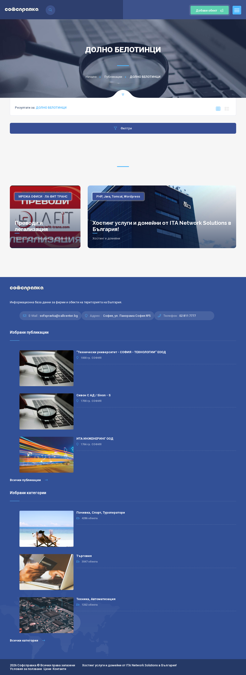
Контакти (59, 669)
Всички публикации (26, 480)
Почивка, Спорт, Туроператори (100, 512)
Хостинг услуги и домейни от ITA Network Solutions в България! (129, 665)
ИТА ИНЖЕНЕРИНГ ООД (94, 438)
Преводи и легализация (31, 226)
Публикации (113, 77)
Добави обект (206, 10)
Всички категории (24, 640)
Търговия (84, 556)
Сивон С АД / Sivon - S (93, 395)
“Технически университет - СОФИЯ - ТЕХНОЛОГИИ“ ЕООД (121, 352)
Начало (91, 77)
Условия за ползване (26, 669)
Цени (47, 669)
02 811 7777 (187, 316)
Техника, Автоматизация (96, 599)
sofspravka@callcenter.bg (59, 316)
